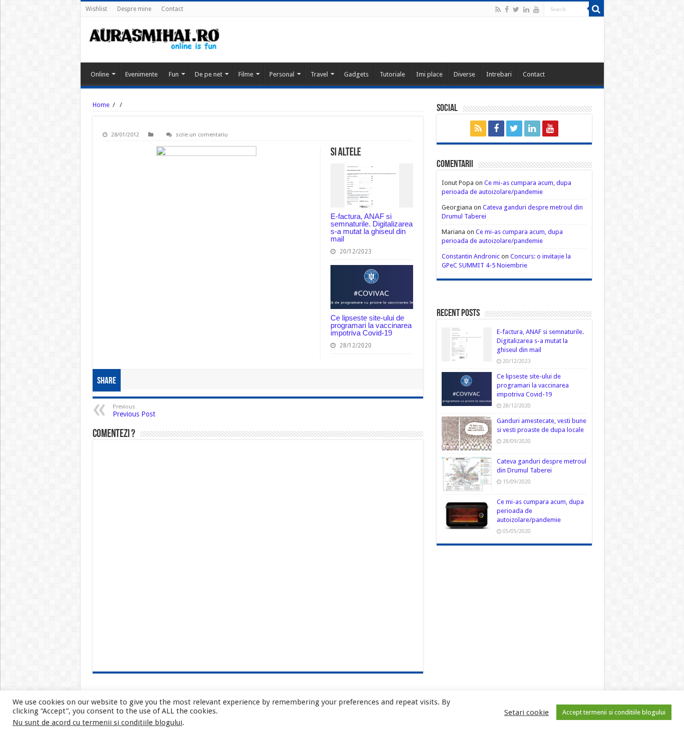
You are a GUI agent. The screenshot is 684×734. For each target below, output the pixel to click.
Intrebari (499, 74)
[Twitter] (516, 10)
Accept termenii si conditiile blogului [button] (613, 712)
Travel (319, 74)
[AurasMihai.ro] (154, 39)
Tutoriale (392, 74)
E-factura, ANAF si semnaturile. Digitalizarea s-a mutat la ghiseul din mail (371, 227)
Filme (245, 74)
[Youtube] (536, 10)
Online (100, 74)
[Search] (596, 9)
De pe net (208, 74)
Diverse (464, 74)
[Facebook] (507, 10)
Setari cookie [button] (526, 712)
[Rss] (498, 10)
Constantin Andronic (471, 256)
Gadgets (356, 74)
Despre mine (134, 9)
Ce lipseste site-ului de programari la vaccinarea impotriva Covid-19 (371, 325)
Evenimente (141, 74)
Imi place (429, 74)
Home (101, 104)
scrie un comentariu (202, 135)
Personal (281, 74)
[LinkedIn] (526, 10)
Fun (174, 74)
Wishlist (96, 9)
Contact (172, 9)
